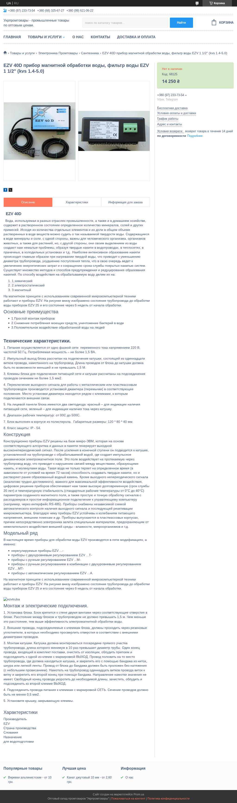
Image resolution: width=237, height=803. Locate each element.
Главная (12, 37)
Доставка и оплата (136, 37)
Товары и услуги (45, 37)
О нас (78, 37)
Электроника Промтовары (58, 53)
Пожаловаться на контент (128, 798)
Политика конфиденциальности (168, 798)
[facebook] (5, 190)
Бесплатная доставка (172, 108)
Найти (181, 22)
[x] (10, 190)
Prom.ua (139, 794)
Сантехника (90, 53)
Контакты (100, 37)
